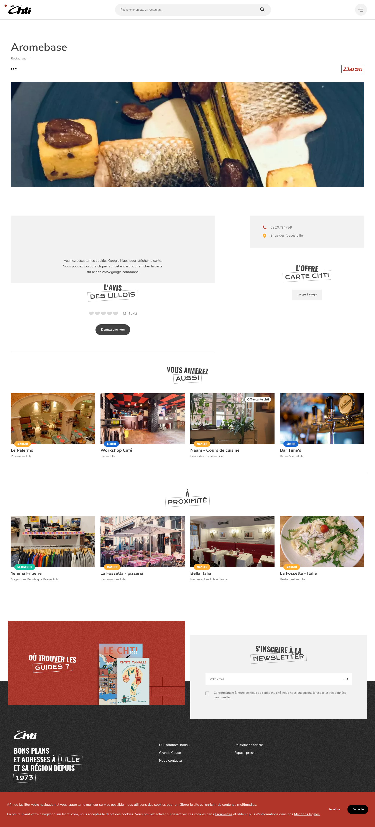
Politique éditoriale (248, 745)
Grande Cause (170, 752)
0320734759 (281, 227)
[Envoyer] (346, 679)
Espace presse (245, 752)
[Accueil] (19, 10)
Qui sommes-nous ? (174, 745)
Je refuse (334, 809)
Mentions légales (307, 814)
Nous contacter (171, 760)
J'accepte (358, 809)
